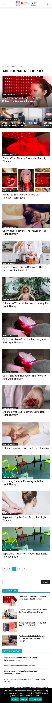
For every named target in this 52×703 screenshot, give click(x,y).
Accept (15, 699)
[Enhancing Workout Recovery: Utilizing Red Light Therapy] (26, 289)
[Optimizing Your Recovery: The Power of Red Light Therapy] (26, 361)
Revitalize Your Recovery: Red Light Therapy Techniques (21, 196)
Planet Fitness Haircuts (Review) (22, 665)
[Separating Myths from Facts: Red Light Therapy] (26, 503)
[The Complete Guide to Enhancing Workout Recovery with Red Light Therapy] (9, 640)
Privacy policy (36, 699)
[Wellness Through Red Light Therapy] (26, 3)
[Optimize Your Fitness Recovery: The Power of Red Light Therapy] (26, 252)
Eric (5, 665)
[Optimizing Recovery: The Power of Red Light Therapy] (26, 216)
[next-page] (24, 569)
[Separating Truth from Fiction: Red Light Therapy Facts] (26, 539)
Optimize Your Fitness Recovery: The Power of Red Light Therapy (22, 269)
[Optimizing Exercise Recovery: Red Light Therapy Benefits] (9, 627)
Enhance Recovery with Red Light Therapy (25, 448)
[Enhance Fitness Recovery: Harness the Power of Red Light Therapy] (21, 118)
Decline (24, 699)
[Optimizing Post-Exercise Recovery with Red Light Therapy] (26, 325)
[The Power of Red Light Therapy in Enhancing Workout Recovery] (26, 92)
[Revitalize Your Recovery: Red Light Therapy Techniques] (26, 180)
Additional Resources (10, 94)
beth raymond (9, 671)
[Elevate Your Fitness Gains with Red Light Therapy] (26, 144)
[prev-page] (4, 569)
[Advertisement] (26, 35)
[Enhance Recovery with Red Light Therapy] (26, 434)
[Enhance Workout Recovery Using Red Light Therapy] (26, 397)
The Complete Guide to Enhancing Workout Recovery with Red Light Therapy (32, 638)
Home (4, 66)
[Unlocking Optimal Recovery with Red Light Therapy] (26, 467)
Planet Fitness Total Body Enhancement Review (29, 687)
